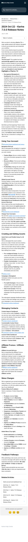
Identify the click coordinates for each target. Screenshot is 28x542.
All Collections (5, 18)
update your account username (17, 216)
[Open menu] (25, 3)
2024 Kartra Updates (7, 20)
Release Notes (13, 18)
